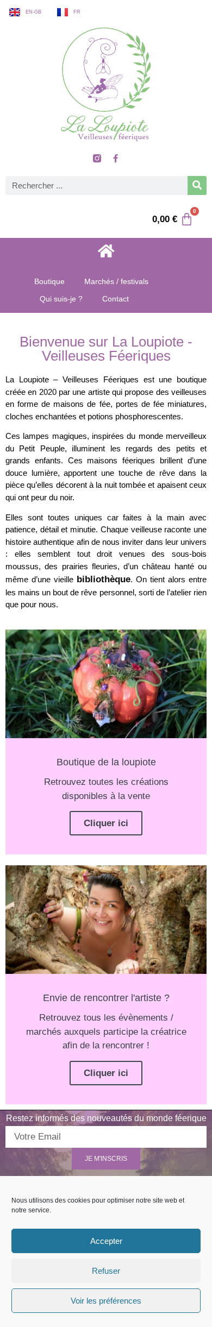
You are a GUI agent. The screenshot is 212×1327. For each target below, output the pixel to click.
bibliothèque (103, 579)
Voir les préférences (106, 1300)
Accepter (106, 1241)
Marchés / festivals (116, 281)
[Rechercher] (197, 185)
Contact (115, 298)
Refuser (106, 1270)
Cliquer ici (106, 823)
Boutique (49, 281)
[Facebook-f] (115, 158)
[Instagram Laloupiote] (96, 158)
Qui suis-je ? (61, 298)
